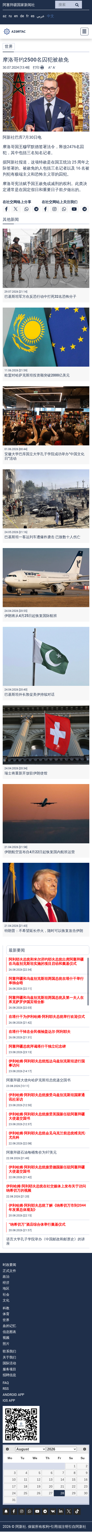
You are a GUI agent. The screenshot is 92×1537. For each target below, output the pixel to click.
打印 (36, 68)
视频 (6, 1338)
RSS (6, 1389)
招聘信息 (9, 1375)
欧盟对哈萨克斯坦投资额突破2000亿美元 (37, 375)
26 (38, 1493)
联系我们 (9, 1351)
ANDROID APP (13, 1395)
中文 (50, 16)
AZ (4, 16)
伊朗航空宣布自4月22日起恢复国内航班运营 (39, 852)
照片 (6, 1344)
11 (25, 1479)
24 (14, 1493)
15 (73, 1479)
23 (86, 1486)
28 (62, 1493)
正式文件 (9, 1271)
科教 (6, 1308)
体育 (6, 1314)
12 (38, 1479)
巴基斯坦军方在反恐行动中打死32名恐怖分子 (40, 296)
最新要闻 (17, 950)
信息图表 (9, 1332)
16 (86, 1479)
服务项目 (9, 1369)
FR (27, 16)
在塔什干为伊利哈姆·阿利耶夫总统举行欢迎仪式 (47, 1016)
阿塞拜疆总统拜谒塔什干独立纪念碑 (37, 1046)
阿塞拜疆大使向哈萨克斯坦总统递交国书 (38, 1080)
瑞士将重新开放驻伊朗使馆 (25, 773)
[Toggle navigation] (83, 31)
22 (73, 1486)
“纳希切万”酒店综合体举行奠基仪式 (37, 1224)
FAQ (6, 1383)
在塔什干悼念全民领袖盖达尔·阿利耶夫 (40, 1031)
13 (50, 1479)
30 (86, 1493)
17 (14, 1486)
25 (25, 1493)
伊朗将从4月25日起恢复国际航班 (30, 616)
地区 (6, 1288)
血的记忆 (9, 1326)
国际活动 (9, 1363)
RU (10, 16)
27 (50, 1493)
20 (50, 1486)
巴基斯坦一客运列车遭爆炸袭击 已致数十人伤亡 (42, 537)
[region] (47, 1102)
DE (22, 16)
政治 (6, 1277)
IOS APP (9, 1401)
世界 (9, 46)
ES (32, 16)
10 (14, 1479)
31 (14, 1500)
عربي (41, 16)
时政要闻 (9, 1265)
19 (38, 1486)
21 (62, 1486)
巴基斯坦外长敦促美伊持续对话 (29, 694)
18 (25, 1486)
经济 (6, 1283)
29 (73, 1493)
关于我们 (9, 1357)
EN (16, 16)
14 (62, 1479)
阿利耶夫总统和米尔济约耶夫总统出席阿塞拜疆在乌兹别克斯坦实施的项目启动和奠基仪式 (46, 961)
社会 (6, 1295)
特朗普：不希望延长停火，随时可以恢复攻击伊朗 (43, 931)
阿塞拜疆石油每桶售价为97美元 (31, 1152)
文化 (6, 1300)
